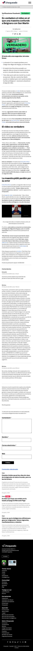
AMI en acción (5, 611)
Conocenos (4, 622)
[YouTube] (25, 642)
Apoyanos (4, 585)
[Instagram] (13, 642)
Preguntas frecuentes (7, 636)
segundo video (9, 195)
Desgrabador (5, 598)
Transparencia (5, 624)
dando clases (22, 246)
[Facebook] (8, 642)
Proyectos (4, 631)
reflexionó (4, 242)
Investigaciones (5, 577)
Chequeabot (5, 605)
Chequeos (4, 570)
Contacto (5, 556)
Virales (3, 572)
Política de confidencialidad (23, 646)
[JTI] (12, 563)
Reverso (4, 593)
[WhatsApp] (23, 642)
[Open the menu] (29, 3)
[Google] (11, 642)
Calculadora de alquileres (8, 601)
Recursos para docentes (8, 614)
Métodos (4, 626)
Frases (3, 574)
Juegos (3, 613)
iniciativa (19, 251)
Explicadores (5, 575)
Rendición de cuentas (7, 634)
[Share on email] (19, 34)
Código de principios (7, 628)
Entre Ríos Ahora (24, 161)
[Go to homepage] (12, 2)
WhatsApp (4, 582)
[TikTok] (18, 642)
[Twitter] (21, 642)
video (18, 91)
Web (3, 454)
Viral (3, 473)
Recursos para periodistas (8, 616)
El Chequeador (5, 609)
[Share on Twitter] (15, 34)
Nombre (5, 437)
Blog (3, 587)
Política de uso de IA (7, 629)
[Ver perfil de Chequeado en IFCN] (4, 563)
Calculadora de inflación (7, 600)
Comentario (6, 418)
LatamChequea (5, 591)
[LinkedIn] (16, 642)
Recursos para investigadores (9, 618)
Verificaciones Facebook (11, 13)
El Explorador (5, 603)
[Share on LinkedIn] (17, 34)
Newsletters (5, 583)
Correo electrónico (9, 445)
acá (12, 120)
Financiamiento (5, 632)
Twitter (3, 122)
